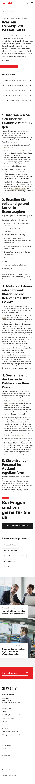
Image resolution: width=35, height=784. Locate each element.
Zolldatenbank (26, 151)
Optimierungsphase (10, 550)
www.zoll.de (19, 435)
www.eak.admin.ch (22, 492)
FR (6, 770)
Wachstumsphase (10, 567)
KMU (23, 556)
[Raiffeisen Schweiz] (7, 2)
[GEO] (26, 673)
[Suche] (27, 2)
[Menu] (32, 2)
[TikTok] (15, 688)
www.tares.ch (8, 147)
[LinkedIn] (3, 688)
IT (9, 770)
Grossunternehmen (10, 556)
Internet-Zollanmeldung (18, 188)
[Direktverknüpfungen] (24, 2)
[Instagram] (11, 688)
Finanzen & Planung (10, 545)
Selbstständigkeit (9, 561)
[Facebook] (7, 688)
